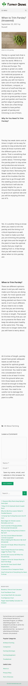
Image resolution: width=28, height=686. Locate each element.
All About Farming (11, 426)
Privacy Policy (7, 673)
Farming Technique (9, 651)
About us (6, 668)
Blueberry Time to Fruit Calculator (11, 589)
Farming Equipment (9, 655)
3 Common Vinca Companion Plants (12, 569)
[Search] (24, 493)
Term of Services (8, 677)
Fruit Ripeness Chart (7, 598)
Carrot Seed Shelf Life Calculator (11, 595)
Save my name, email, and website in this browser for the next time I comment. (14, 475)
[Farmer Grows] (14, 4)
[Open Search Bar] (26, 10)
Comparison (7, 647)
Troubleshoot (7, 659)
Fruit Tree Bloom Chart (8, 592)
